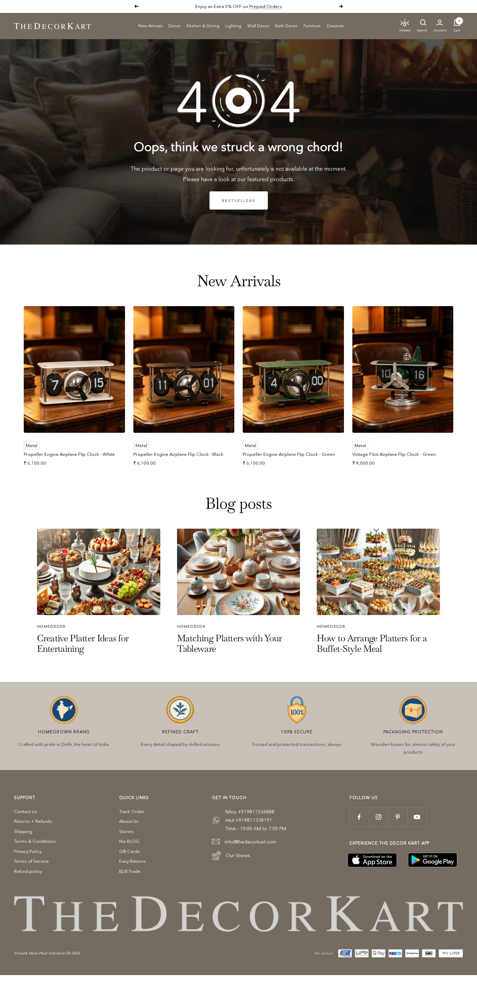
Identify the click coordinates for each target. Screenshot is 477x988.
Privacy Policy (28, 851)
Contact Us (25, 811)
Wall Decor (258, 25)
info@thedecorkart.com (250, 842)
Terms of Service (31, 861)
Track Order (132, 811)
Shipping (23, 831)
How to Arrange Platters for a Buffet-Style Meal (372, 643)
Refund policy (28, 871)
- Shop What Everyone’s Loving (262, 6)
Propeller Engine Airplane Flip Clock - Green (289, 454)
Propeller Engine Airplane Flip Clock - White (69, 454)
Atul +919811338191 (248, 820)
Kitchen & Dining (202, 25)
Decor (174, 25)
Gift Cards (129, 851)
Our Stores (238, 855)
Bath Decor (286, 25)
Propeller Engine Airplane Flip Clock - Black (178, 454)
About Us (129, 821)
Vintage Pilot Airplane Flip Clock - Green (394, 454)
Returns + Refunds (33, 821)
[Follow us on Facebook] (359, 817)
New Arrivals (150, 25)
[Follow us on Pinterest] (397, 817)
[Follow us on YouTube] (416, 817)
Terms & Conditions (35, 841)
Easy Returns (132, 861)
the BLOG (129, 841)
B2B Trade (129, 871)
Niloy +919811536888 (249, 812)
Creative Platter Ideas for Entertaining (83, 643)
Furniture (312, 25)
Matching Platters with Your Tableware (229, 643)
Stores (126, 831)
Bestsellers (239, 200)
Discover (335, 25)
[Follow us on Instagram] (378, 817)
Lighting (233, 25)
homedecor (51, 626)
